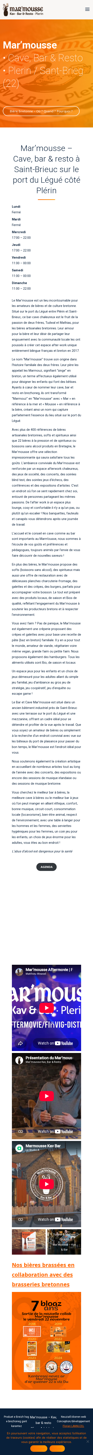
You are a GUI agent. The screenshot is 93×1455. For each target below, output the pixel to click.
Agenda (47, 867)
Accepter (38, 1448)
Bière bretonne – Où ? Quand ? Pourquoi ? (41, 111)
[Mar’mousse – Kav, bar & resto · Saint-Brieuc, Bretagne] (23, 9)
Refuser (57, 1448)
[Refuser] (87, 1441)
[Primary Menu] (87, 9)
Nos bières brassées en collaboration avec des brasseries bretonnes (43, 1274)
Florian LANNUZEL (73, 1426)
